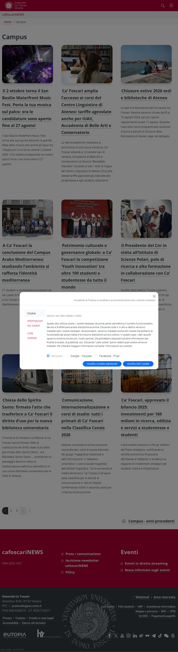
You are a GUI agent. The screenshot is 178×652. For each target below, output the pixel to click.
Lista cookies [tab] (32, 336)
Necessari (57, 356)
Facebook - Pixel (109, 356)
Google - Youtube (81, 356)
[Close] (154, 296)
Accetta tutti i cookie (138, 363)
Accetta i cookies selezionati (102, 363)
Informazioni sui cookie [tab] (35, 323)
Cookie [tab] (31, 313)
